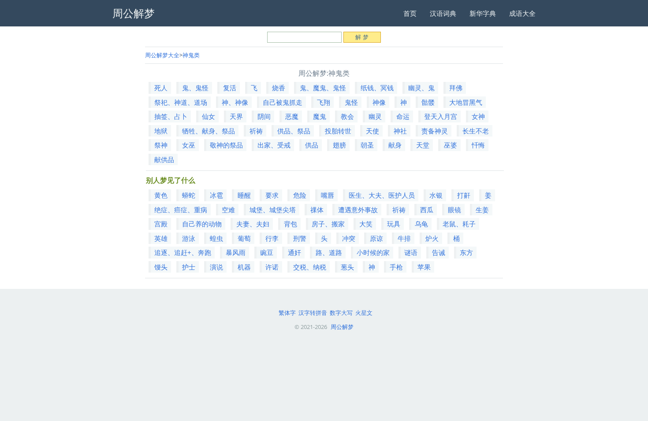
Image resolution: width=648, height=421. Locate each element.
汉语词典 (443, 13)
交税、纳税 (309, 266)
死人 (161, 87)
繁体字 (287, 313)
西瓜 (426, 209)
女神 (478, 116)
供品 (311, 144)
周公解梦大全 (162, 55)
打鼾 (463, 195)
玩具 (393, 223)
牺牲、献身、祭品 (208, 130)
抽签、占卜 (170, 116)
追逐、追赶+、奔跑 (182, 252)
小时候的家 (373, 252)
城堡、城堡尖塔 (273, 209)
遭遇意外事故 (358, 209)
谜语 (410, 252)
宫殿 (161, 223)
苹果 (424, 266)
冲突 (348, 238)
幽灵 (375, 116)
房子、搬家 (328, 223)
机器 (244, 266)
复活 (229, 87)
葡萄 (244, 238)
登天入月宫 (440, 116)
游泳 (188, 238)
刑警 (299, 238)
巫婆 (450, 144)
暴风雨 (236, 252)
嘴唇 (327, 195)
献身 (395, 144)
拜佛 (455, 87)
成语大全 (522, 13)
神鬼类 (191, 55)
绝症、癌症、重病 (180, 209)
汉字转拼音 (312, 313)
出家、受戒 (273, 144)
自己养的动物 (202, 223)
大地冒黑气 (465, 102)
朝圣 (367, 144)
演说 (216, 266)
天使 (372, 130)
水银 (436, 195)
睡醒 (244, 195)
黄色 (161, 195)
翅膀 (339, 144)
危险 (299, 195)
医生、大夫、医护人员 (382, 195)
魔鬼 (319, 116)
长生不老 (475, 130)
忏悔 (478, 144)
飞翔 (323, 102)
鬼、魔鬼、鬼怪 (323, 87)
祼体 (317, 209)
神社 (400, 130)
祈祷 (256, 130)
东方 (466, 252)
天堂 (422, 144)
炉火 (432, 238)
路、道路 (329, 252)
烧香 (278, 87)
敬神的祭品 (226, 144)
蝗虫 (216, 238)
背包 (290, 223)
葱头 (347, 266)
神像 (379, 102)
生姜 (482, 209)
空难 (228, 209)
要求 (272, 195)
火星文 (363, 313)
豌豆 (266, 252)
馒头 (161, 266)
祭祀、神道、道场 (180, 102)
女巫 (188, 144)
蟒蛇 (188, 195)
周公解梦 (342, 327)
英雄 (161, 238)
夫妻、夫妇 (252, 223)
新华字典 (482, 13)
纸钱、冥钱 (377, 87)
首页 (410, 13)
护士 (188, 266)
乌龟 (421, 223)
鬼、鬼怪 (195, 87)
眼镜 (454, 209)
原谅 (376, 238)
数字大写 (341, 313)
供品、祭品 (293, 130)
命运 (403, 116)
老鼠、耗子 (459, 223)
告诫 (438, 252)
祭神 (161, 144)
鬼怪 (351, 102)
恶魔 (291, 116)
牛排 (404, 238)
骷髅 (428, 102)
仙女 (208, 116)
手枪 (396, 266)
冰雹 (216, 195)
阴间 (264, 116)
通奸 (294, 252)
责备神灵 (434, 130)
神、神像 (235, 102)
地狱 (161, 130)
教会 (347, 116)
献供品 (164, 159)
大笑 (365, 223)
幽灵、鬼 (421, 87)
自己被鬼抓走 (282, 102)
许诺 (272, 266)
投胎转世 (338, 130)
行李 (272, 238)
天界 (236, 116)
